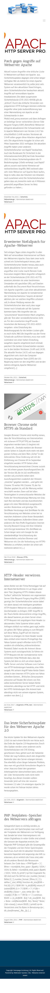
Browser (20, 557)
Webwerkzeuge (9, 199)
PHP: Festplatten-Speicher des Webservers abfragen (23, 817)
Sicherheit (24, 197)
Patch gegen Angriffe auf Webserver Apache (22, 63)
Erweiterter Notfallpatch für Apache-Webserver (24, 243)
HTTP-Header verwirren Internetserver (22, 577)
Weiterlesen (8, 202)
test (30, 705)
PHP (20, 920)
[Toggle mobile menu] (44, 20)
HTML (25, 557)
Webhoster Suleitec (20, 973)
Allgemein (20, 705)
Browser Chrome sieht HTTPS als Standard (20, 426)
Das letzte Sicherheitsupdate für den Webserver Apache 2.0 (24, 726)
